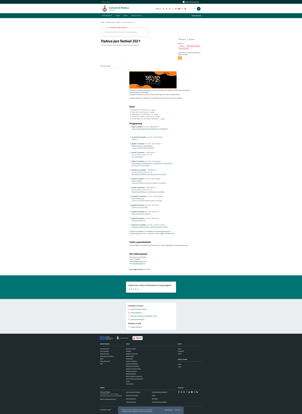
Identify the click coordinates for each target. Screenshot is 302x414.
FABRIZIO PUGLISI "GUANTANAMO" (142, 146)
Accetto (177, 409)
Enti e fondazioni (104, 351)
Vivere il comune (110, 22)
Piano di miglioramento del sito (108, 399)
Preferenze (168, 409)
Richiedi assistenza (131, 402)
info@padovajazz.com (139, 261)
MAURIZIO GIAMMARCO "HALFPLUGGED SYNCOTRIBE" (148, 192)
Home (102, 22)
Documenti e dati (104, 349)
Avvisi (179, 349)
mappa (153, 110)
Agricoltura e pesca (131, 349)
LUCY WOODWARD (137, 157)
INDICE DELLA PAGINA (105, 66)
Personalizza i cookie (105, 409)
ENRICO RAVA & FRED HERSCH (141, 214)
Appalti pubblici (130, 356)
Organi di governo (104, 354)
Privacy (154, 395)
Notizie (180, 354)
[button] (199, 9)
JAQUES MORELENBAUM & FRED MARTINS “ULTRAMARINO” (150, 129)
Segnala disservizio (131, 399)
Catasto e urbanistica (131, 361)
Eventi (118, 22)
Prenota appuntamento (132, 395)
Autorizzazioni (129, 359)
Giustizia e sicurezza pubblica (133, 369)
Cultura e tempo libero (132, 364)
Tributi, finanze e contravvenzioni (134, 379)
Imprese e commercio (131, 371)
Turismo (128, 381)
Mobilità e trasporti (131, 374)
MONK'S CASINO (136, 181)
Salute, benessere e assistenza (134, 376)
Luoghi (179, 367)
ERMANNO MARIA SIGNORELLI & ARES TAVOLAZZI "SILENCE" (150, 227)
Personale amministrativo (106, 356)
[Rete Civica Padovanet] (138, 338)
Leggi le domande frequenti (133, 392)
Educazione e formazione (132, 366)
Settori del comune (105, 361)
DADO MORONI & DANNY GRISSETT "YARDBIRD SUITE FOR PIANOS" (152, 163)
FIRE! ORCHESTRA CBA (138, 220)
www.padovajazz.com (164, 231)
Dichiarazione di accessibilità (159, 402)
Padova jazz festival (145, 90)
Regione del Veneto (105, 2)
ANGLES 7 (135, 139)
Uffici (101, 364)
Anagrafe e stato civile (132, 354)
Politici (101, 359)
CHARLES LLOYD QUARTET (140, 207)
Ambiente (128, 351)
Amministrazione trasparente (159, 392)
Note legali (155, 399)
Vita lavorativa (130, 384)
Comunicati (181, 351)
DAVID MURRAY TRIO (138, 198)
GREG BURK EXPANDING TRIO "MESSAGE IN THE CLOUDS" (149, 174)
